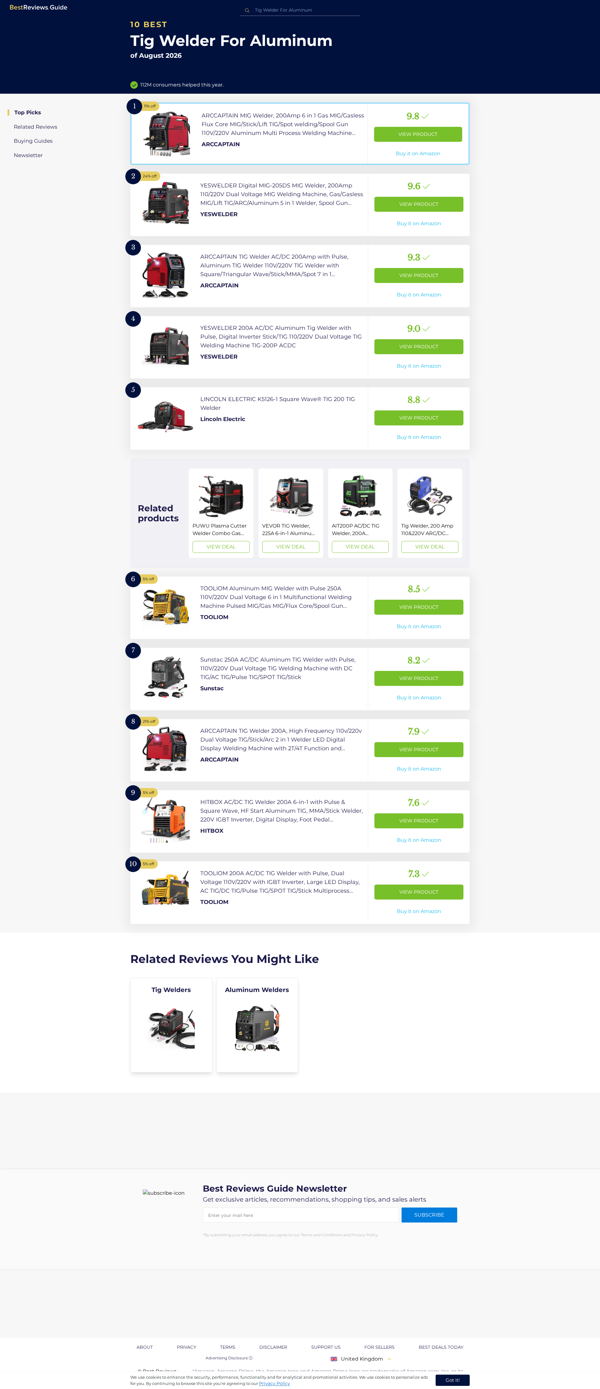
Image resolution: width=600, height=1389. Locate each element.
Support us (326, 1347)
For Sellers (379, 1347)
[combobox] (300, 10)
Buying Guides (33, 141)
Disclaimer (273, 1347)
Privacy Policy (274, 1383)
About (145, 1347)
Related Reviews (35, 127)
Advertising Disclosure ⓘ (229, 1358)
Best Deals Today (441, 1347)
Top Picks (27, 112)
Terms (227, 1347)
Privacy (186, 1347)
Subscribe (429, 1215)
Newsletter (28, 155)
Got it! (453, 1380)
